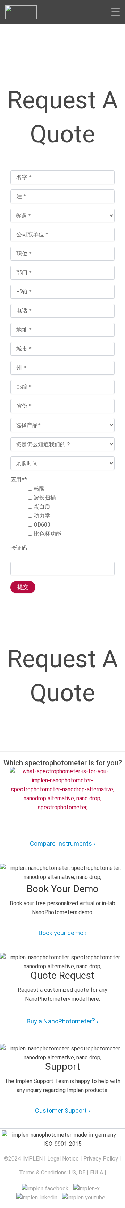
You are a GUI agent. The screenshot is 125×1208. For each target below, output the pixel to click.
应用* (18, 479)
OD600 (42, 524)
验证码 (18, 548)
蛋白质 (42, 506)
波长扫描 (45, 497)
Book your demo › (62, 932)
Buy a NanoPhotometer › (62, 1021)
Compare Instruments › (62, 843)
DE (81, 1172)
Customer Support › (62, 1110)
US (72, 1172)
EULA (96, 1172)
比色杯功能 (47, 533)
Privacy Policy (100, 1158)
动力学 (42, 515)
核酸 (39, 488)
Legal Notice (63, 1158)
